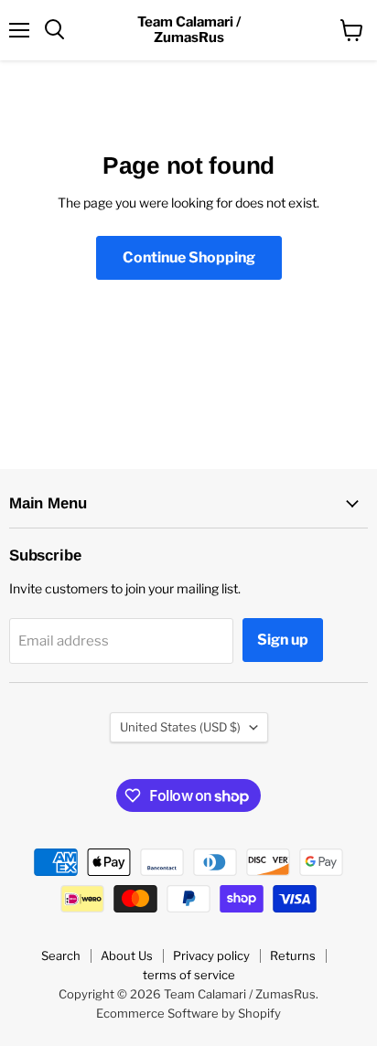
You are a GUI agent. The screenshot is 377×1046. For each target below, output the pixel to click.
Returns (293, 955)
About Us (127, 955)
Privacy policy (211, 955)
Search (61, 955)
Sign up (282, 639)
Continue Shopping (189, 257)
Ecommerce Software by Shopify (188, 1013)
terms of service (189, 974)
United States (180, 727)
